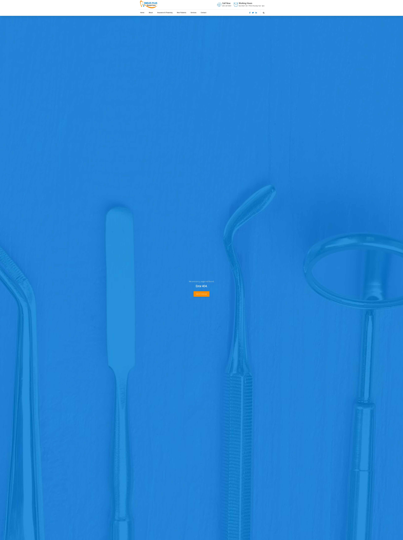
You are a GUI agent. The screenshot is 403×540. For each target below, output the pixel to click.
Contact (203, 13)
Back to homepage (201, 294)
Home (142, 13)
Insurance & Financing (164, 13)
